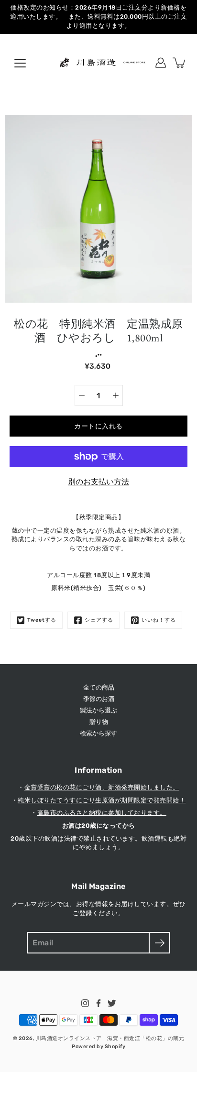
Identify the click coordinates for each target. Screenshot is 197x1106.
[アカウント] (160, 62)
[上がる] (116, 395)
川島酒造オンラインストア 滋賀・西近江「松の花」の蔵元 (110, 1038)
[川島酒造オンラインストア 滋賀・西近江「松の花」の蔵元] (98, 63)
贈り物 (98, 721)
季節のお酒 (98, 698)
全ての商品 (98, 687)
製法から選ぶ (98, 710)
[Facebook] (98, 1003)
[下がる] (82, 395)
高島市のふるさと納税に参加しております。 (101, 812)
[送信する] (159, 942)
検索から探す (98, 733)
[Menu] (20, 63)
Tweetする (41, 620)
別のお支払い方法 (98, 481)
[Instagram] (85, 1003)
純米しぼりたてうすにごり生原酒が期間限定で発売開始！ (102, 800)
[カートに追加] (179, 62)
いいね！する (159, 620)
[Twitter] (112, 1003)
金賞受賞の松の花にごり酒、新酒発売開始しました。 (101, 787)
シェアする (99, 620)
